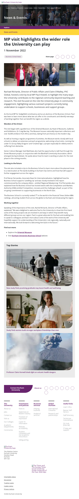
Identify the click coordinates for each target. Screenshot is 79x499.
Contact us (8, 415)
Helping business (37, 409)
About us (37, 388)
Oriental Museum (24, 232)
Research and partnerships (53, 414)
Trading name (9, 483)
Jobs (5, 412)
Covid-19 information (23, 423)
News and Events (10, 32)
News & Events (15, 18)
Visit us (6, 418)
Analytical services (37, 414)
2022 (35, 8)
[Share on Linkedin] (73, 57)
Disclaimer (7, 480)
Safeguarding (23, 440)
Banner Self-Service (67, 411)
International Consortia (53, 409)
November (42, 8)
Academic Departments (9, 426)
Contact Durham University (17, 389)
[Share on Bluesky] (57, 58)
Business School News (13, 57)
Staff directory (68, 415)
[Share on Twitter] (62, 57)
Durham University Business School (26, 236)
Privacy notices (9, 489)
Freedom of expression (23, 418)
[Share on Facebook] (68, 57)
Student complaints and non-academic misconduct (24, 434)
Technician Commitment (68, 419)
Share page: (50, 56)
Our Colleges (8, 422)
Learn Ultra (67, 407)
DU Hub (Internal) (66, 424)
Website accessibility (23, 428)
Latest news (28, 8)
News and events (17, 8)
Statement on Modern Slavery (24, 413)
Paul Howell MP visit (54, 8)
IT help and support (67, 429)
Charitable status (10, 477)
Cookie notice (8, 486)
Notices (21, 409)
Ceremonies (8, 430)
